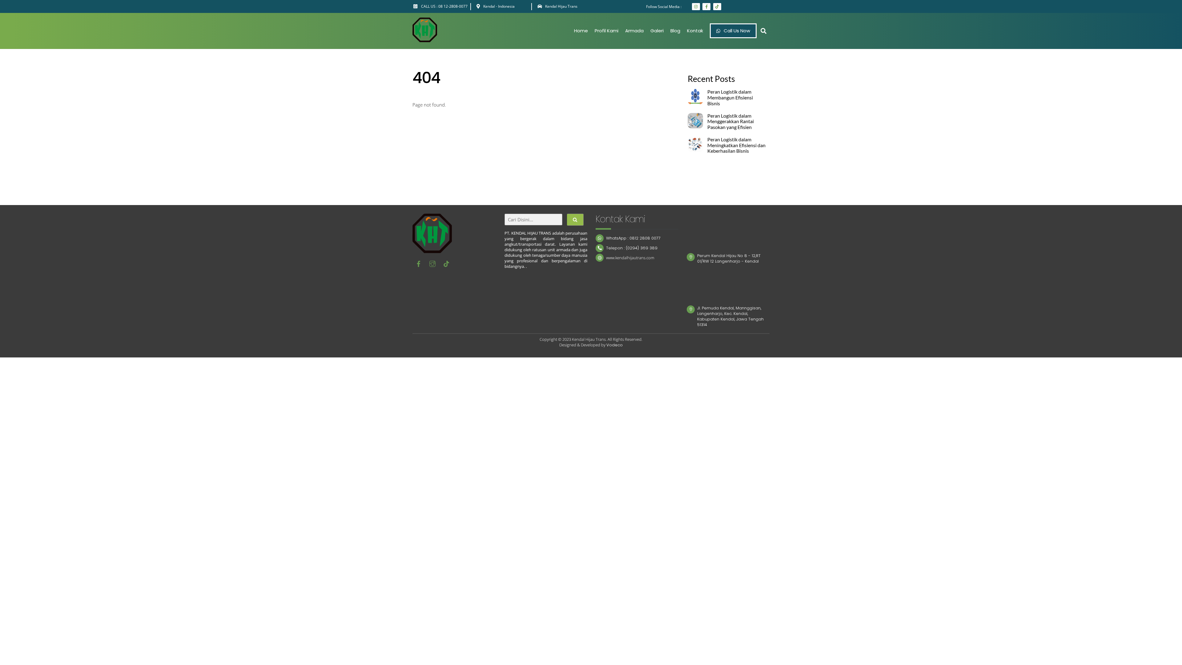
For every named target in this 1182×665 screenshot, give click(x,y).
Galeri (657, 30)
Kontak (695, 30)
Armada (634, 30)
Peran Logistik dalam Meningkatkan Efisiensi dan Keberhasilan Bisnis (736, 145)
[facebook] (418, 263)
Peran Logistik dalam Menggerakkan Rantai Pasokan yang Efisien (730, 121)
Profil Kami (606, 30)
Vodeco (614, 345)
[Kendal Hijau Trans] (424, 39)
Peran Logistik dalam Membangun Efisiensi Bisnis (730, 97)
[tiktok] (446, 263)
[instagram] (432, 263)
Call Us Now (736, 30)
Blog (675, 30)
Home (581, 30)
